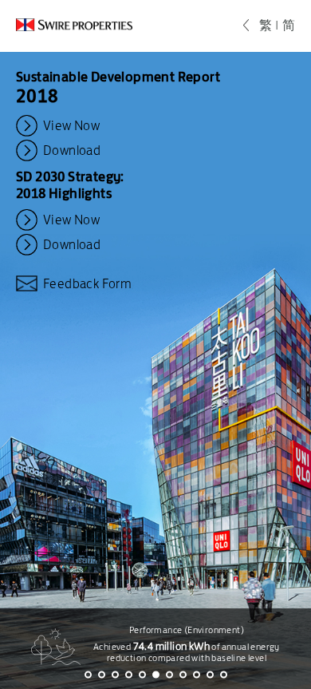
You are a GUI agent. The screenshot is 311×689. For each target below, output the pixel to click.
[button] (88, 675)
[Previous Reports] (251, 25)
